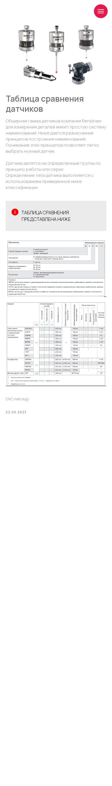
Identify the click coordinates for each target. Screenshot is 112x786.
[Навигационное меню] (101, 11)
